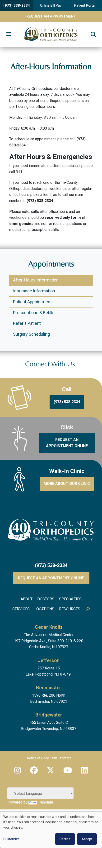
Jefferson (49, 660)
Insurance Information (34, 290)
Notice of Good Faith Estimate (49, 758)
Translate (45, 802)
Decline (65, 839)
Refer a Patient (27, 323)
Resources (69, 609)
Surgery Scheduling (31, 334)
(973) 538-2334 (16, 5)
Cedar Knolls (49, 627)
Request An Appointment (51, 16)
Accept (87, 839)
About (26, 599)
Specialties (70, 599)
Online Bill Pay (50, 5)
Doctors (45, 599)
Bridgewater (48, 715)
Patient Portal (84, 5)
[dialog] (51, 830)
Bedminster (48, 687)
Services (21, 609)
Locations (44, 609)
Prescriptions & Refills (34, 312)
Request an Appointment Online (51, 578)
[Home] (51, 34)
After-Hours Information (36, 279)
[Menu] (8, 34)
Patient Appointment (32, 301)
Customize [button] (11, 839)
